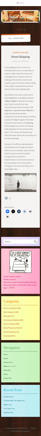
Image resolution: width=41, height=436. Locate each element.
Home (5, 354)
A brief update (8, 397)
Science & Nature (20, 52)
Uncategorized (8, 336)
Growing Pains (8, 412)
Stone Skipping (20, 56)
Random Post (8, 362)
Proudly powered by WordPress (16, 428)
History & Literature (10, 308)
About (5, 374)
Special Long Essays (10, 332)
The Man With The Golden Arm (14, 401)
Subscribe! (7, 370)
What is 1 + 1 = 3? (9, 366)
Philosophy (7, 316)
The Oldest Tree (9, 408)
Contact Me (7, 378)
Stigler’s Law (7, 405)
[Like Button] (6, 198)
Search (5, 358)
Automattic (26, 431)
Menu (21, 3)
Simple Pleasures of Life (11, 328)
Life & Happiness (9, 312)
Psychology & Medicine (11, 320)
